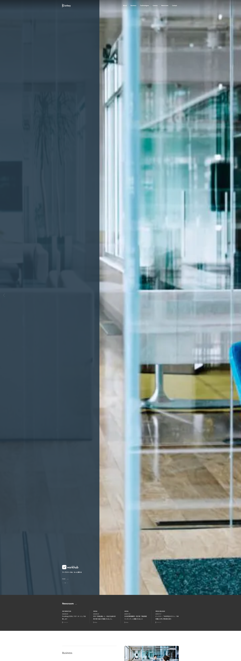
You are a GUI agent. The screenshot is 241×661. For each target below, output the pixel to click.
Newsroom (164, 5)
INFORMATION (66, 611)
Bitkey (95, 622)
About (125, 5)
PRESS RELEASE (160, 611)
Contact (174, 5)
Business (133, 5)
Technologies (144, 5)
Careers (155, 5)
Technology (65, 622)
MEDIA (95, 611)
